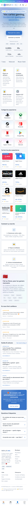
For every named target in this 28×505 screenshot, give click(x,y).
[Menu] (2, 5)
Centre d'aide (5, 475)
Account (17, 502)
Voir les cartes (14, 406)
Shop (10, 502)
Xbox (16, 454)
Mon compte (5, 481)
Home (3, 502)
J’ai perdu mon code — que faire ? (12, 437)
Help (25, 502)
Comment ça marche (14, 37)
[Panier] (23, 5)
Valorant (17, 463)
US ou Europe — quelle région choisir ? (12, 431)
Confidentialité (18, 479)
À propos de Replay (20, 475)
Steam (16, 459)
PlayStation (18, 452)
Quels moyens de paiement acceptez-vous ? (11, 424)
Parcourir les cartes (14, 33)
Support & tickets (6, 479)
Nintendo (17, 457)
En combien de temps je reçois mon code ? (13, 418)
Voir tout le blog (20, 343)
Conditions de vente (20, 477)
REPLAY (6, 451)
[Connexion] (20, 5)
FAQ (3, 477)
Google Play (18, 461)
